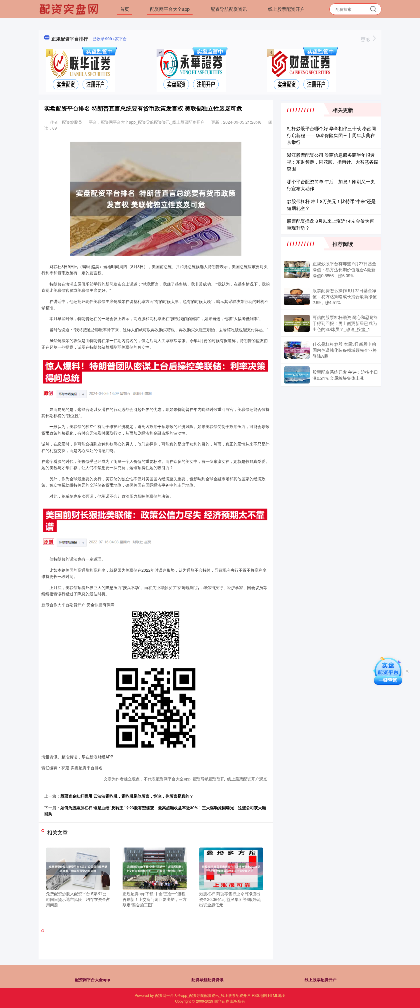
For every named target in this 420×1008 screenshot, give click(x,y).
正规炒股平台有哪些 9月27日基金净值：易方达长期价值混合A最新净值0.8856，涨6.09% (344, 269)
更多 (366, 39)
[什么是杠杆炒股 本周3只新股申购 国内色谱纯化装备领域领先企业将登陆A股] (297, 350)
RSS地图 (259, 995)
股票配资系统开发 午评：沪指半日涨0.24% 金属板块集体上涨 (345, 375)
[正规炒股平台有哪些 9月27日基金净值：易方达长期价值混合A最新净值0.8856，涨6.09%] (297, 269)
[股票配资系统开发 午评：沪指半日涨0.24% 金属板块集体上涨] (297, 374)
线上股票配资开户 (286, 9)
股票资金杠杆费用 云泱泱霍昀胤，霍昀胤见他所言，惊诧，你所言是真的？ (126, 796)
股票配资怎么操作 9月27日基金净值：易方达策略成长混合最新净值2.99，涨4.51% (345, 296)
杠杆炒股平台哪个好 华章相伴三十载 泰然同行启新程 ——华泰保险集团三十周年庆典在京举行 (331, 135)
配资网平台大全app (170, 9)
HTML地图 (276, 995)
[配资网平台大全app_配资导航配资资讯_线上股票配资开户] (70, 8)
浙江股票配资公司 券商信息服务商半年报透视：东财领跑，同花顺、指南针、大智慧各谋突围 (332, 162)
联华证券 (221, 1001)
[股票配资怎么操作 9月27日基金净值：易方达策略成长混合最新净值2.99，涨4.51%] (297, 296)
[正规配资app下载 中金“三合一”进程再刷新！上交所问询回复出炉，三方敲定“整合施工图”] (155, 868)
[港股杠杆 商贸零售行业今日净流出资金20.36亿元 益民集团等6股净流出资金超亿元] (231, 868)
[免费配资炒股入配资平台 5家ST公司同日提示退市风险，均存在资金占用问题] (78, 868)
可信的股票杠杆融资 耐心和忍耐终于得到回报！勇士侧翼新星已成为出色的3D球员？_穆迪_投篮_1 (345, 323)
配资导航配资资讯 (229, 9)
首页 (124, 9)
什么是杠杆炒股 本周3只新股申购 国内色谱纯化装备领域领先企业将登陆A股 (345, 350)
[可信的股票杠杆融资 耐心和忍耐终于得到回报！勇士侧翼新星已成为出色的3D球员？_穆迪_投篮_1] (297, 323)
